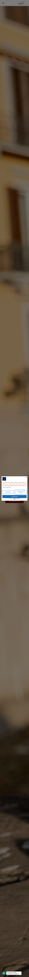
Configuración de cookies (20, 491)
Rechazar (8, 491)
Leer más (8, 487)
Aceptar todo (14, 496)
